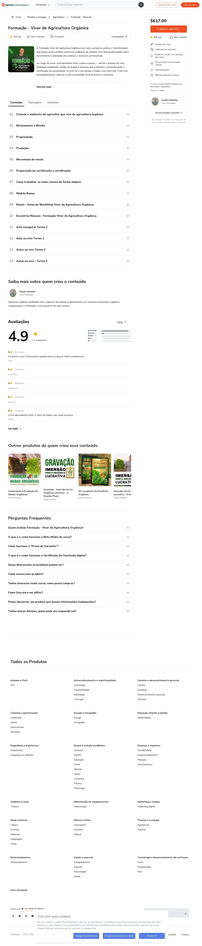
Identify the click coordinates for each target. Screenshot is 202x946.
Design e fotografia (85, 713)
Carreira (141, 685)
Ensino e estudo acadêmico (89, 745)
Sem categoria (18, 890)
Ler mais (13, 428)
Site (140, 871)
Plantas (142, 829)
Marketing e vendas (149, 801)
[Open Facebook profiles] (13, 916)
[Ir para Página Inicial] (16, 4)
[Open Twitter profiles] (19, 916)
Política (78, 783)
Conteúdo (16, 102)
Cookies (185, 934)
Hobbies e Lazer (19, 801)
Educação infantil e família (153, 713)
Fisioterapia (80, 871)
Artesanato (80, 825)
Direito (77, 755)
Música (77, 834)
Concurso (78, 750)
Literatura (79, 778)
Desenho (78, 829)
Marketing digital (146, 806)
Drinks (13, 722)
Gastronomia (17, 727)
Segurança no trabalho (22, 755)
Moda (13, 843)
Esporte (78, 867)
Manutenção (80, 806)
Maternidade (144, 717)
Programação (144, 867)
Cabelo (14, 825)
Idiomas (78, 769)
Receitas (15, 732)
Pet (12, 685)
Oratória (142, 699)
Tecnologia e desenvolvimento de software (163, 857)
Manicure (15, 834)
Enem (77, 764)
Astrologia (79, 685)
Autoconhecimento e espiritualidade (95, 680)
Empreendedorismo (148, 755)
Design (77, 717)
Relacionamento (18, 862)
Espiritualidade (81, 690)
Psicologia (79, 788)
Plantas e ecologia (148, 820)
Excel (140, 862)
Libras (77, 774)
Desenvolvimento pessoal (151, 694)
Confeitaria (15, 717)
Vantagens (35, 102)
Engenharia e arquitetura (24, 745)
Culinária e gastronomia (24, 713)
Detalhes (53, 102)
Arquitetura (16, 750)
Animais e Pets (19, 680)
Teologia (78, 699)
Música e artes (82, 820)
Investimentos (145, 764)
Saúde (77, 876)
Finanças (142, 759)
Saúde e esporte (83, 857)
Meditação (79, 694)
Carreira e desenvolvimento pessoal (158, 680)
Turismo (14, 806)
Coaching (142, 690)
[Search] (141, 4)
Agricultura (143, 825)
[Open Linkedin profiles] (26, 916)
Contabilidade (145, 750)
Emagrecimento (82, 862)
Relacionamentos (20, 857)
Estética (14, 829)
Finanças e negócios (149, 745)
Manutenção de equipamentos (91, 801)
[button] (66, 114)
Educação (79, 759)
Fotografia (79, 722)
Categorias (41, 4)
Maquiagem (16, 839)
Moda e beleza (18, 820)
